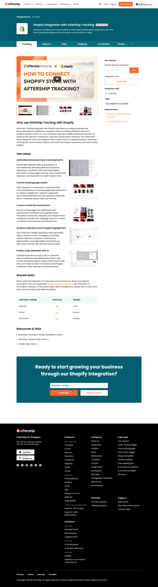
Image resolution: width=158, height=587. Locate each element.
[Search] (100, 4)
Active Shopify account (117, 121)
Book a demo (125, 4)
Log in (106, 4)
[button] (57, 80)
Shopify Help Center (27, 344)
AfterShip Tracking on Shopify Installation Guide (40, 334)
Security (41, 574)
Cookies (52, 574)
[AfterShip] (13, 4)
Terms (30, 574)
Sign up (113, 4)
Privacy (20, 574)
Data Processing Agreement (60, 284)
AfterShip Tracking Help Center (32, 339)
